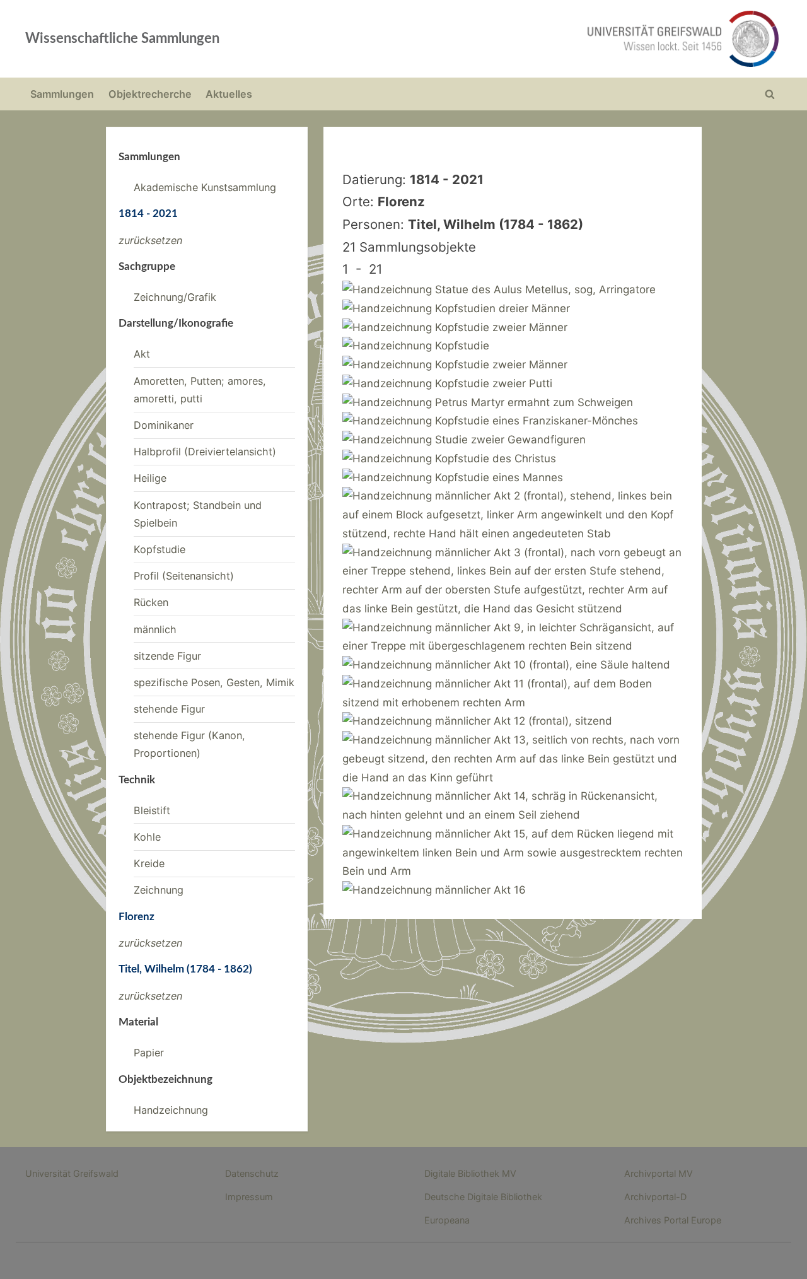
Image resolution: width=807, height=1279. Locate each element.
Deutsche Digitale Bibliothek (483, 1196)
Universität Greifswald (72, 1173)
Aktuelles (229, 94)
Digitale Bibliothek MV (470, 1173)
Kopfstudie (159, 549)
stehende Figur (169, 709)
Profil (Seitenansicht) (184, 575)
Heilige (150, 478)
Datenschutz (252, 1173)
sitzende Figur (167, 656)
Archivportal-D (655, 1196)
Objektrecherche (150, 94)
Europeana (447, 1220)
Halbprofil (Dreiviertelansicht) (205, 451)
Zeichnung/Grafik (175, 297)
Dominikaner (164, 425)
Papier (149, 1052)
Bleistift (152, 810)
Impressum (249, 1196)
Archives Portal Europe (672, 1220)
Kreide (149, 863)
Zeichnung (158, 890)
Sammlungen (62, 94)
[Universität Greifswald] (555, 39)
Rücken (151, 602)
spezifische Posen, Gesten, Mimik (214, 682)
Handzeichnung (171, 1110)
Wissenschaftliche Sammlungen (122, 38)
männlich (155, 629)
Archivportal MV (658, 1173)
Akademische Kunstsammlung (205, 187)
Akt (142, 353)
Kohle (147, 837)
